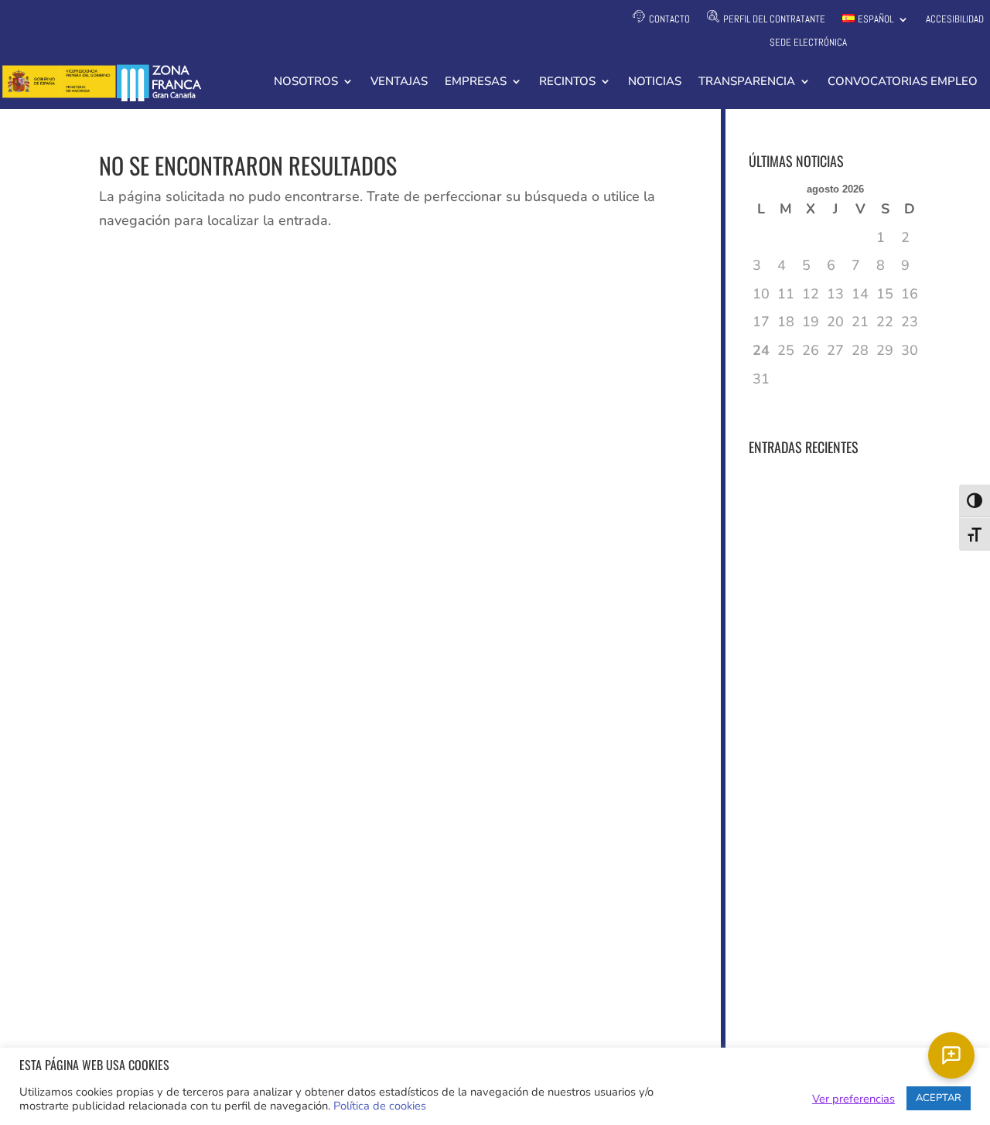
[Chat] (951, 1055)
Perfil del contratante (774, 19)
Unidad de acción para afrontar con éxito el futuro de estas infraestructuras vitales (819, 794)
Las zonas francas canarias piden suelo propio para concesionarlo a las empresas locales (814, 668)
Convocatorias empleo (903, 82)
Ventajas (399, 82)
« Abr (766, 404)
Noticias (654, 82)
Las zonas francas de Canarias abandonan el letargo (815, 974)
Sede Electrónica (808, 43)
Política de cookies (379, 1105)
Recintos (567, 82)
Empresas (476, 82)
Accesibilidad (955, 20)
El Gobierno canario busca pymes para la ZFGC (815, 896)
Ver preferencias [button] (853, 1099)
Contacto (669, 19)
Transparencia (746, 82)
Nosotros (306, 82)
